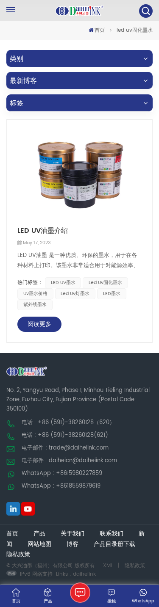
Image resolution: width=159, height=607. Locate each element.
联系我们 (111, 534)
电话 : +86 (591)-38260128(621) (65, 435)
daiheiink (84, 574)
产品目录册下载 (114, 544)
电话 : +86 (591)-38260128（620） (68, 422)
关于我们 (72, 534)
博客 (72, 544)
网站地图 (39, 544)
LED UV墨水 (63, 283)
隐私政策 (18, 554)
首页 (100, 30)
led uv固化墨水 (105, 283)
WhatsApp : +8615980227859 (62, 473)
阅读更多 (39, 324)
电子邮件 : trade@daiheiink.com (65, 448)
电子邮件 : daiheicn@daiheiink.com (69, 460)
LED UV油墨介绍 (42, 231)
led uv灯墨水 (75, 294)
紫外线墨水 (35, 305)
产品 (39, 534)
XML (108, 566)
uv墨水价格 (35, 294)
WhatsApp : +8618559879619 (61, 486)
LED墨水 (111, 294)
